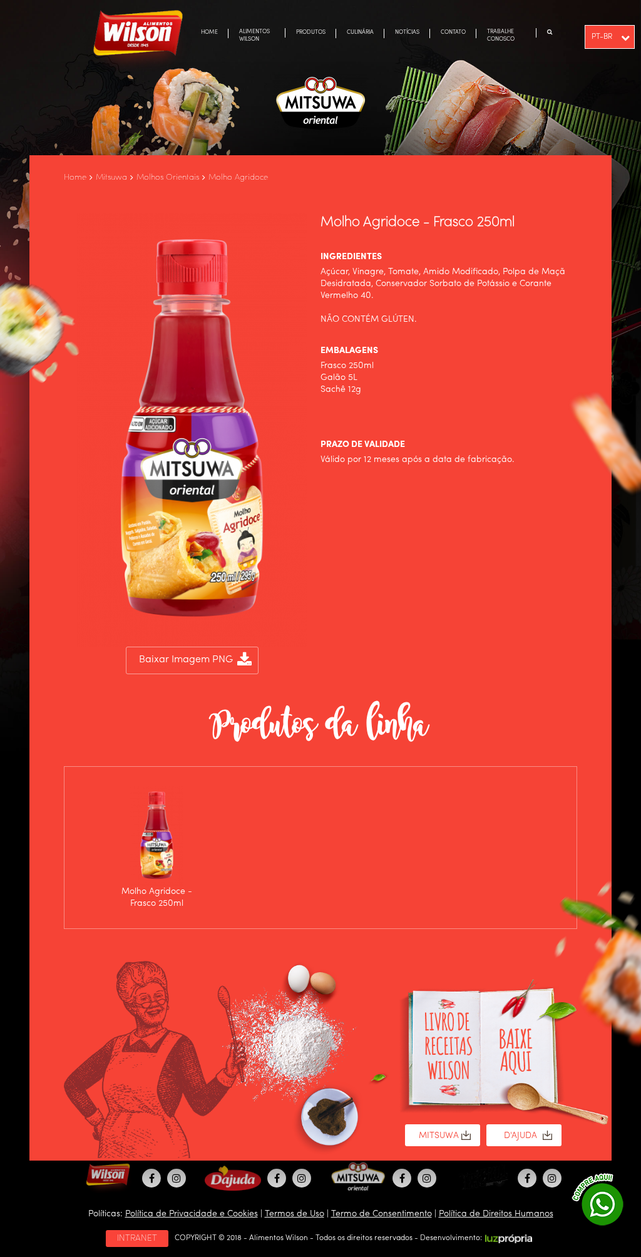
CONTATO (453, 32)
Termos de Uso (294, 1213)
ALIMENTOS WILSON (254, 35)
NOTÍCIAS (407, 32)
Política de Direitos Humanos (496, 1213)
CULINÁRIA (360, 32)
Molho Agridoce (238, 177)
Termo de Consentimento (381, 1213)
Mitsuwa (111, 177)
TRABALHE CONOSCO (501, 35)
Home (75, 177)
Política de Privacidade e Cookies (191, 1213)
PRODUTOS (311, 32)
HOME (209, 32)
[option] (157, 848)
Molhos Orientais (167, 177)
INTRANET (137, 1238)
